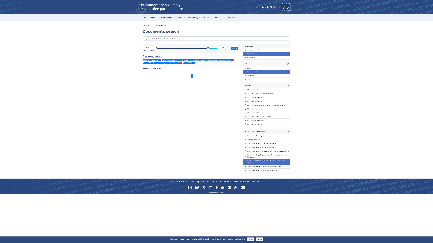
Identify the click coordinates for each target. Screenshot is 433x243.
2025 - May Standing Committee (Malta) (259, 116)
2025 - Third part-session (255, 113)
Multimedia (257, 181)
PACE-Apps (269, 7)
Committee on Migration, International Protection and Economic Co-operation (267, 156)
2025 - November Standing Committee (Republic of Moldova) (266, 105)
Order (249, 79)
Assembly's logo (241, 181)
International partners (221, 181)
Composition (167, 17)
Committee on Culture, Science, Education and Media (264, 166)
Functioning (193, 17)
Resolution (250, 75)
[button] (288, 63)
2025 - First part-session (254, 124)
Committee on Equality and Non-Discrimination (262, 170)
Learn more (240, 239)
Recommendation (252, 72)
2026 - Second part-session (256, 97)
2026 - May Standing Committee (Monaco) (260, 93)
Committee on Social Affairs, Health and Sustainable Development (268, 151)
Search (229, 17)
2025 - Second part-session (256, 120)
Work (180, 17)
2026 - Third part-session (255, 90)
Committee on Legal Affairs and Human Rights (261, 147)
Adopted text (251, 54)
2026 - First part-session (254, 101)
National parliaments (199, 181)
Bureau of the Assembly (254, 136)
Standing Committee (253, 140)
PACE (222, 192)
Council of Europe (179, 181)
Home (146, 25)
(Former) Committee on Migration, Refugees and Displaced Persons (265, 162)
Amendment (251, 57)
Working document (253, 50)
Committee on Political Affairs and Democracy (261, 143)
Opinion (249, 68)
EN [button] (257, 7)
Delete (159, 60)
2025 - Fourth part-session (255, 109)
